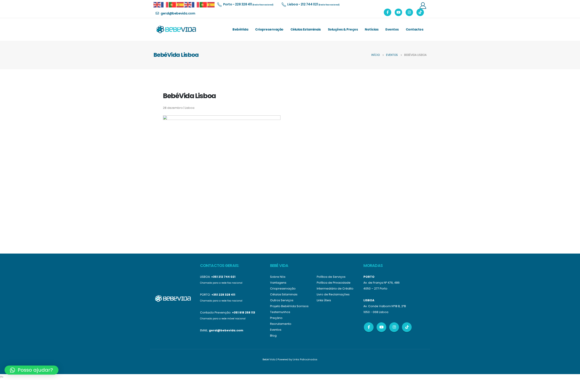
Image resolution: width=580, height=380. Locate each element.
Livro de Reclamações (333, 294)
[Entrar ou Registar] (423, 5)
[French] (165, 4)
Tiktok (407, 327)
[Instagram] (409, 12)
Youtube (381, 327)
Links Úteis (324, 300)
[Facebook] (387, 12)
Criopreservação (269, 29)
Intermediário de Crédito (335, 288)
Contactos (414, 29)
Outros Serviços (281, 300)
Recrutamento (280, 324)
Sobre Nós (277, 277)
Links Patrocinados (305, 359)
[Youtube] (398, 12)
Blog (273, 335)
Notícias (371, 29)
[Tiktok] (420, 12)
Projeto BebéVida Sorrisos (289, 306)
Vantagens (278, 283)
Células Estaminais (305, 29)
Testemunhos (280, 312)
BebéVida (240, 29)
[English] (157, 4)
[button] (31, 370)
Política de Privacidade (333, 283)
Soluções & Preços (343, 29)
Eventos (392, 29)
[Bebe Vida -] (176, 29)
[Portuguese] (172, 4)
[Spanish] (180, 4)
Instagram (394, 327)
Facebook (369, 327)
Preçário (276, 318)
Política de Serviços (331, 277)
